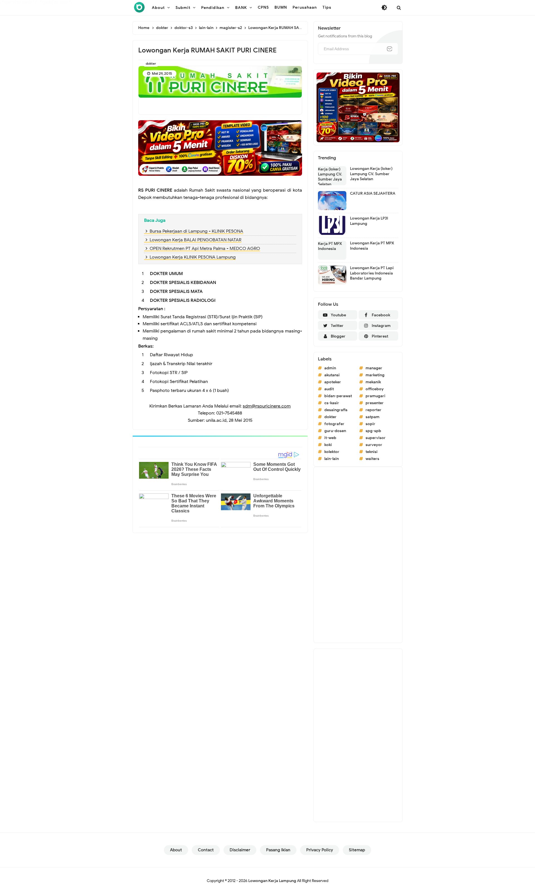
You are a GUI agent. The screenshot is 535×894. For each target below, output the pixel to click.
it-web (330, 437)
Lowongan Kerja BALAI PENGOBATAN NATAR (195, 240)
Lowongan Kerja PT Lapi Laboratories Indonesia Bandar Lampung (372, 273)
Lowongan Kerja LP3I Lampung (369, 221)
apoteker (332, 382)
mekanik (373, 382)
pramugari (375, 396)
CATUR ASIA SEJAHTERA (372, 193)
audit (329, 389)
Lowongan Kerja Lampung (272, 880)
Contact (206, 849)
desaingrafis (335, 410)
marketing (375, 375)
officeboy (375, 389)
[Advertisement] (358, 554)
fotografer (334, 423)
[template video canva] (358, 107)
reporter (373, 410)
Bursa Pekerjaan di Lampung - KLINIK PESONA (196, 231)
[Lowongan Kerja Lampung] (139, 7)
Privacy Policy (319, 849)
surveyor (374, 444)
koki (328, 444)
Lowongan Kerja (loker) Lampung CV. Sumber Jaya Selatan (371, 173)
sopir (370, 423)
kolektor (331, 451)
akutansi (332, 375)
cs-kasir (331, 403)
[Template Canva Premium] (220, 148)
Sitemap (357, 849)
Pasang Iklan (278, 849)
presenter (375, 403)
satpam (373, 417)
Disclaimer (240, 849)
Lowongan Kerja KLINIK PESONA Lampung (193, 257)
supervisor (376, 437)
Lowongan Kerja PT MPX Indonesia (372, 245)
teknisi (372, 451)
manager (374, 368)
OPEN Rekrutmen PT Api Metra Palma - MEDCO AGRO (205, 248)
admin (330, 368)
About (176, 849)
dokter (151, 63)
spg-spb (373, 430)
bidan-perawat (338, 396)
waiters (372, 458)
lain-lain (331, 458)
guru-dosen (335, 430)
